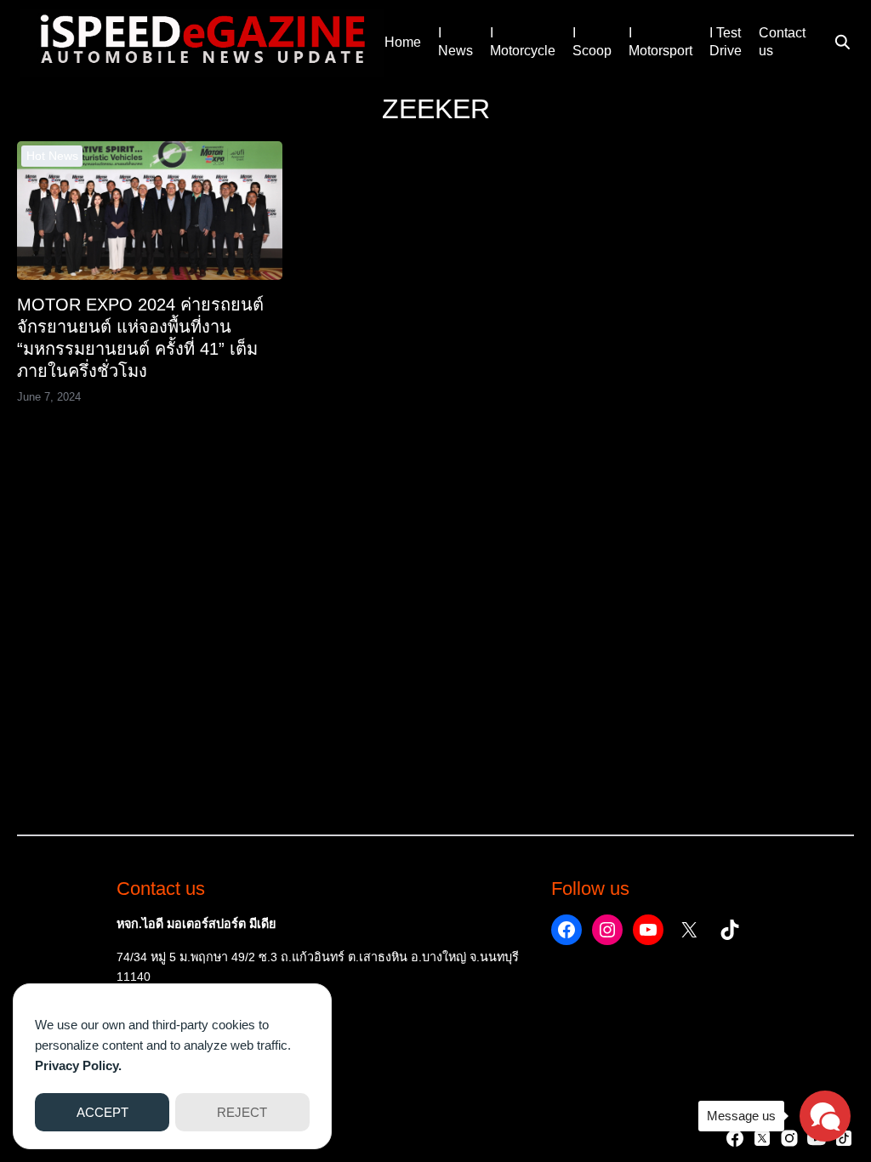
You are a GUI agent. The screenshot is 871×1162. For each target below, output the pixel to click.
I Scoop (592, 42)
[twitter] (762, 1138)
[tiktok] (844, 1138)
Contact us (782, 42)
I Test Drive (725, 42)
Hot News (52, 155)
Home (402, 42)
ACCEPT (102, 1112)
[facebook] (735, 1138)
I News (455, 42)
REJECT (242, 1112)
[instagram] (789, 1138)
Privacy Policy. (78, 1065)
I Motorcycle (522, 42)
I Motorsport (660, 42)
